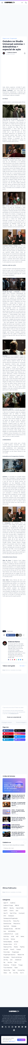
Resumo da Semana (16, 957)
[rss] (14, 1030)
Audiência (12, 902)
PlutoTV (12, 949)
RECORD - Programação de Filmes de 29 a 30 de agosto (18, 804)
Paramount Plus (8, 947)
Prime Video (7, 952)
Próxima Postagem (21, 722)
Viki (10, 972)
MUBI (12, 936)
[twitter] (12, 659)
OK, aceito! (21, 1039)
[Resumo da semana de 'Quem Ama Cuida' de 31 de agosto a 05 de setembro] (6, 819)
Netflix (22, 936)
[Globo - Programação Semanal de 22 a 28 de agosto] (6, 812)
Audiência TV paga (8, 905)
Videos (5, 972)
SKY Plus (6, 959)
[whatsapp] (16, 659)
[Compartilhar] (24, 53)
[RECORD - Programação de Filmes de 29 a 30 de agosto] (6, 804)
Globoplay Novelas (8, 928)
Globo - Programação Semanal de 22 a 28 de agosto (18, 811)
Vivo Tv (22, 972)
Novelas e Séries (8, 944)
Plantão (16, 947)
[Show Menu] (2, 2)
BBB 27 (5, 908)
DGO (5, 915)
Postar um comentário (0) (14, 717)
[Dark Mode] (22, 2)
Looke (16, 934)
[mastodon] (22, 1027)
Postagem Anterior (7, 722)
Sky (4, 962)
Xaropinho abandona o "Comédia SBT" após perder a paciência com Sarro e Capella (18, 833)
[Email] (20, 635)
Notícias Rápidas (8, 941)
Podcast (19, 949)
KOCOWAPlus (11, 931)
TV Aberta (13, 965)
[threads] (22, 659)
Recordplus (6, 957)
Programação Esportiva (9, 954)
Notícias (13, 939)
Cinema (11, 910)
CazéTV (5, 910)
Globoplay (13, 926)
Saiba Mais (11, 1041)
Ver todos (22, 665)
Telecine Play (7, 970)
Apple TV (6, 902)
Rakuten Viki (21, 954)
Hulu (5, 931)
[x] (5, 1027)
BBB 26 (17, 905)
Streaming (6, 965)
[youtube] (14, 659)
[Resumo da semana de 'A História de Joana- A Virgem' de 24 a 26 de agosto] (6, 797)
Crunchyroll (21, 913)
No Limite (6, 939)
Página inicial (6, 38)
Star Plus (10, 962)
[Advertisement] (14, 21)
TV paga (20, 965)
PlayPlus (22, 947)
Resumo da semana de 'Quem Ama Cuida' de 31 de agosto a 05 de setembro (18, 819)
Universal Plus (21, 970)
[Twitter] (17, 635)
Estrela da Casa (7, 923)
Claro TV (6, 913)
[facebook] (8, 659)
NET (17, 936)
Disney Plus (16, 921)
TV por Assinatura (8, 967)
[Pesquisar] (26, 2)
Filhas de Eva (16, 923)
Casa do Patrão (20, 908)
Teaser (16, 967)
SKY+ (11, 959)
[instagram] (10, 659)
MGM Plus (6, 936)
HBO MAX (17, 928)
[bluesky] (20, 659)
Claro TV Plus (13, 913)
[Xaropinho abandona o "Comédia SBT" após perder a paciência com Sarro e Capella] (6, 834)
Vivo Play (15, 972)
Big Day (12, 908)
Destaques (11, 915)
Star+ (15, 962)
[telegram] (18, 659)
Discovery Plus (7, 921)
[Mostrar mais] (23, 635)
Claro (17, 910)
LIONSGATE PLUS (8, 934)
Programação (13, 38)
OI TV (15, 944)
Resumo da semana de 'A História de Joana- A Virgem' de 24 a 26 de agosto (18, 796)
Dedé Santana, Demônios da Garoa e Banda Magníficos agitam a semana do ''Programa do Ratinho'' (18, 826)
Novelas (16, 941)
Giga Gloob (6, 926)
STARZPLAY (18, 959)
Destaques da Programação (11, 918)
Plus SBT (6, 949)
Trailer (13, 970)
